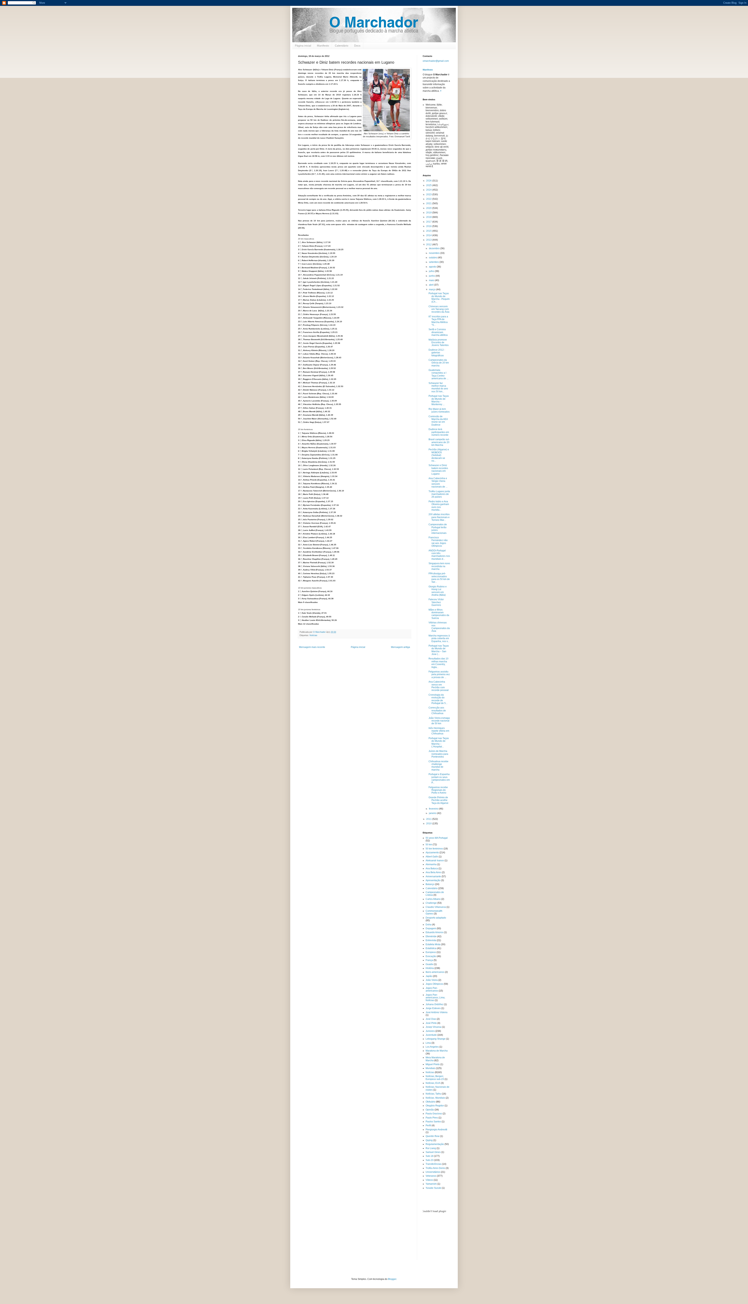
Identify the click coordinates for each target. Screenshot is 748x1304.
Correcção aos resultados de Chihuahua (437, 710)
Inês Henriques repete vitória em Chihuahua (439, 731)
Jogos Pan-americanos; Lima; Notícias (435, 997)
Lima (428, 1043)
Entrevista (431, 940)
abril (431, 284)
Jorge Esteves (433, 1008)
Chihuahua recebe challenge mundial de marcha (438, 765)
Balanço (430, 884)
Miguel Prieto (433, 1064)
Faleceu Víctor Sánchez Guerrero (436, 602)
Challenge (431, 903)
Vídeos (429, 1180)
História (430, 968)
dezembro (434, 248)
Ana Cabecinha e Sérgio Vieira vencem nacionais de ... (438, 482)
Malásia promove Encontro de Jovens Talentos (439, 342)
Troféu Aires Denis (435, 1168)
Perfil (428, 1125)
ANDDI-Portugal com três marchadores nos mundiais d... (439, 554)
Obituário (430, 1101)
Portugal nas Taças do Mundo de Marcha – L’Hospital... (439, 742)
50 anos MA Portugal (437, 838)
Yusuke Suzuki (433, 1188)
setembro (434, 262)
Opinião (430, 1109)
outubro (433, 257)
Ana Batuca (432, 868)
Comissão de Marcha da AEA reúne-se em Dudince (438, 420)
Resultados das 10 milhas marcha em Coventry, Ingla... (438, 662)
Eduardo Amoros (434, 932)
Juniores (430, 1031)
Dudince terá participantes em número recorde (439, 432)
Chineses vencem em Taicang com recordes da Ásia (439, 309)
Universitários (433, 1172)
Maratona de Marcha (437, 1050)
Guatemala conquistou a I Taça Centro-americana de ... (438, 374)
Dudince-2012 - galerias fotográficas (437, 352)
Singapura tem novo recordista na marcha (439, 566)
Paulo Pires (432, 1117)
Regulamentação (435, 1144)
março (432, 289)
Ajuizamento (432, 852)
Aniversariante (433, 876)
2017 (429, 221)
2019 (429, 212)
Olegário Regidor (435, 1105)
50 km (429, 844)
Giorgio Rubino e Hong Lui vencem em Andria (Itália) (438, 590)
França (429, 960)
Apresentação (433, 880)
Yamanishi (431, 1184)
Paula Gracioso (434, 1113)
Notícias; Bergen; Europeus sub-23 (435, 1077)
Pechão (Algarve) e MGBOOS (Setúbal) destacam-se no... (439, 455)
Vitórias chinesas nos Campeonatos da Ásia (439, 626)
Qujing (429, 1140)
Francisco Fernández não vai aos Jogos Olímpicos (438, 541)
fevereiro (434, 808)
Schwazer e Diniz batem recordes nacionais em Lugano (438, 469)
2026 (429, 180)
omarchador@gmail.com (436, 61)
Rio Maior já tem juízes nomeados (439, 410)
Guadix (429, 964)
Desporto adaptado (436, 917)
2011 (429, 819)
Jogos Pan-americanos (432, 989)
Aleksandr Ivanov (435, 860)
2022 (429, 199)
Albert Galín (432, 856)
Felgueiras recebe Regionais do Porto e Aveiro (438, 790)
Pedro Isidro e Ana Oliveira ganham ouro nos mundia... (439, 505)
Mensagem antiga (400, 647)
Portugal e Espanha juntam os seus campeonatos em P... (439, 778)
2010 (429, 823)
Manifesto (323, 45)
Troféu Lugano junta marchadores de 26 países (439, 494)
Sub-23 (429, 1160)
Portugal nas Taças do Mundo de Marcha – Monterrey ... (439, 400)
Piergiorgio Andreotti (436, 1129)
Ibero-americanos (435, 972)
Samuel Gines (433, 1152)
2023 (429, 194)
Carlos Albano (433, 899)
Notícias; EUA (433, 1083)
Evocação (431, 956)
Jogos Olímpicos (434, 984)
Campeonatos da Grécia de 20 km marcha (439, 363)
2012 (429, 244)
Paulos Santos (433, 1121)
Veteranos (431, 1176)
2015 (429, 231)
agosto (433, 266)
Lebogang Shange (435, 1038)
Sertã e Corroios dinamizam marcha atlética (438, 332)
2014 (429, 235)
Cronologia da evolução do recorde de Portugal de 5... (438, 699)
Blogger (392, 1279)
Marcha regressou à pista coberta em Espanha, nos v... (439, 638)
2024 (429, 189)
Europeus (431, 952)
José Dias (431, 1019)
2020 (429, 208)
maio (432, 280)
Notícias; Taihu (433, 1093)
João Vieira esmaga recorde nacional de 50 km (439, 721)
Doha (428, 924)
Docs (357, 45)
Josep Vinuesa (433, 1027)
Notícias (313, 635)
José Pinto (431, 1023)
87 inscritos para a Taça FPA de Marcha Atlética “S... (438, 320)
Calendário (341, 45)
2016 (429, 226)
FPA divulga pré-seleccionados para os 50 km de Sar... (439, 577)
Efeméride (431, 936)
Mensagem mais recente (312, 647)
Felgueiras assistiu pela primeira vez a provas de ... (439, 674)
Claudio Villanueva (436, 907)
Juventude (431, 1035)
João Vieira (432, 980)
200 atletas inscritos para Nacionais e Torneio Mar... (439, 517)
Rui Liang (431, 1148)
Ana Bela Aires (433, 872)
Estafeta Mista (433, 944)
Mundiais (430, 1068)
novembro (434, 253)
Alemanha (431, 864)
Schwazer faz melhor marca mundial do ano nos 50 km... (438, 387)
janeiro (433, 813)
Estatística (431, 948)
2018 (429, 217)
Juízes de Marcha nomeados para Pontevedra (438, 754)
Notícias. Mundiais (435, 1097)
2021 (429, 203)
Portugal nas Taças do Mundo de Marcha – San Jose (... (439, 650)
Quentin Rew (432, 1136)
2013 (429, 239)
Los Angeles (432, 1046)
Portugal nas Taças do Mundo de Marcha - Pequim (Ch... (439, 297)
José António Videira (436, 1012)
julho (432, 271)
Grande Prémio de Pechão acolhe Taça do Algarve (438, 800)
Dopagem (431, 928)
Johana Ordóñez (434, 1004)
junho (432, 276)
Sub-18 (429, 1156)
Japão (429, 976)
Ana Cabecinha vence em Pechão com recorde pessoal (439, 686)
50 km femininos (434, 848)
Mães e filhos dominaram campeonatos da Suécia (439, 613)
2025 (429, 185)
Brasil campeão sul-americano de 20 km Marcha (439, 442)
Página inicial (303, 45)
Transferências (433, 1164)
